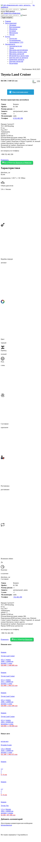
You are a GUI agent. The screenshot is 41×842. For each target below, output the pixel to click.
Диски (11, 48)
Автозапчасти (10, 44)
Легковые (12, 25)
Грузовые (12, 31)
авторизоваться (6, 825)
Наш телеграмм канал (20, 92)
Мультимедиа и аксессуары (19, 56)
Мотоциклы (13, 33)
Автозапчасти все (15, 46)
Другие (12, 35)
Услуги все (13, 38)
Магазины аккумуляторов (18, 50)
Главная (8, 21)
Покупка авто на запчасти (18, 57)
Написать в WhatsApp (23, 163)
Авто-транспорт (11, 23)
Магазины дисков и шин (18, 52)
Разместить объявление (20, 2)
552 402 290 (17, 597)
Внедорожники (14, 27)
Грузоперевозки (15, 40)
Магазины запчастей (16, 54)
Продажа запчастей (16, 61)
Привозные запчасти (16, 59)
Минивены (13, 29)
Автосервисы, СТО (16, 42)
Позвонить (5, 160)
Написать (28, 639)
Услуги (7, 36)
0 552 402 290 (18, 118)
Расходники (13, 63)
